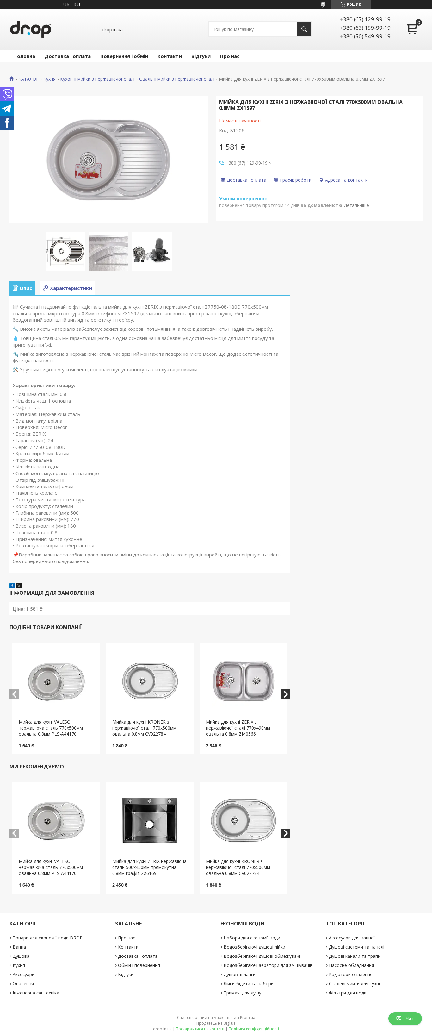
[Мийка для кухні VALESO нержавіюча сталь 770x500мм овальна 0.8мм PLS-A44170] (56, 681)
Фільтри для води (348, 993)
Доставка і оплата (68, 56)
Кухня (49, 79)
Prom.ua (247, 1017)
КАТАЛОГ (28, 79)
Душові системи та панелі (356, 947)
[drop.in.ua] (30, 29)
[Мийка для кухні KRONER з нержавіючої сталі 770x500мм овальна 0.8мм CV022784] (150, 681)
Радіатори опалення (351, 974)
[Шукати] (304, 29)
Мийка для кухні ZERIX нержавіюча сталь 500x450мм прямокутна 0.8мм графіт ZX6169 (149, 867)
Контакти (169, 56)
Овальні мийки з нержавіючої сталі (176, 79)
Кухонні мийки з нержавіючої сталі (97, 79)
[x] (19, 586)
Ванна (19, 947)
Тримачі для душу (242, 993)
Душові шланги (240, 974)
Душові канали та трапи (354, 956)
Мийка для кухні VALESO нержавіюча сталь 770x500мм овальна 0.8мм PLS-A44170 (51, 728)
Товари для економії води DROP (48, 938)
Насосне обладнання (351, 965)
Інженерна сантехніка (36, 993)
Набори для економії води (252, 938)
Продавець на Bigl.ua (216, 1023)
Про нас (229, 56)
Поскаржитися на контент (200, 1029)
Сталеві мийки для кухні (354, 984)
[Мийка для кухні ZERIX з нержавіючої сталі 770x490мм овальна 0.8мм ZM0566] (243, 681)
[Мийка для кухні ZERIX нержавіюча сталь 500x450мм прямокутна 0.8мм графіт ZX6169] (150, 820)
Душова (21, 956)
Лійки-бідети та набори (249, 984)
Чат (409, 1018)
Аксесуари (23, 974)
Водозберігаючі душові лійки (254, 947)
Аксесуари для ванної (352, 938)
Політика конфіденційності (254, 1029)
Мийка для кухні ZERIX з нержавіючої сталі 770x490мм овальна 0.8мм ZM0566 (238, 728)
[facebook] (12, 586)
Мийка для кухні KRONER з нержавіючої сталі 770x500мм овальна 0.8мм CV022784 (144, 728)
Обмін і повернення (139, 965)
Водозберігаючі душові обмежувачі (262, 956)
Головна (24, 56)
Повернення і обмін (124, 56)
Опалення (23, 984)
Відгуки (201, 56)
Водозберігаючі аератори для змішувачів (268, 965)
